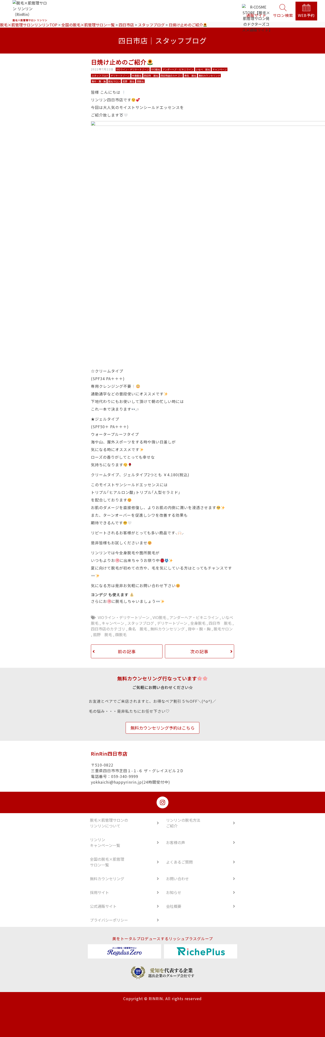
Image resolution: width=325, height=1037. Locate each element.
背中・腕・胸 (199, 629)
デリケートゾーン (172, 623)
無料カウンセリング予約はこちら (162, 728)
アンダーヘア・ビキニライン (194, 617)
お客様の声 (175, 842)
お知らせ (173, 892)
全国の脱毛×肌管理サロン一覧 (107, 862)
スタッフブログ (140, 623)
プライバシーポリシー (109, 920)
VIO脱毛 (159, 617)
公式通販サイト (103, 906)
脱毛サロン (223, 629)
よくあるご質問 (179, 862)
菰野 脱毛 (102, 634)
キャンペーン (113, 623)
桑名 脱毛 (137, 629)
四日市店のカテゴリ (108, 629)
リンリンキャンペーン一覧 (105, 842)
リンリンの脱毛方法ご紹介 (183, 823)
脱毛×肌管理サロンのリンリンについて (109, 823)
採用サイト (99, 892)
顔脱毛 (121, 634)
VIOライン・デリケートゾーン (123, 617)
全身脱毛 (198, 623)
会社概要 (173, 906)
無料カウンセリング (167, 629)
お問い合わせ (177, 878)
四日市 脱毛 (220, 623)
